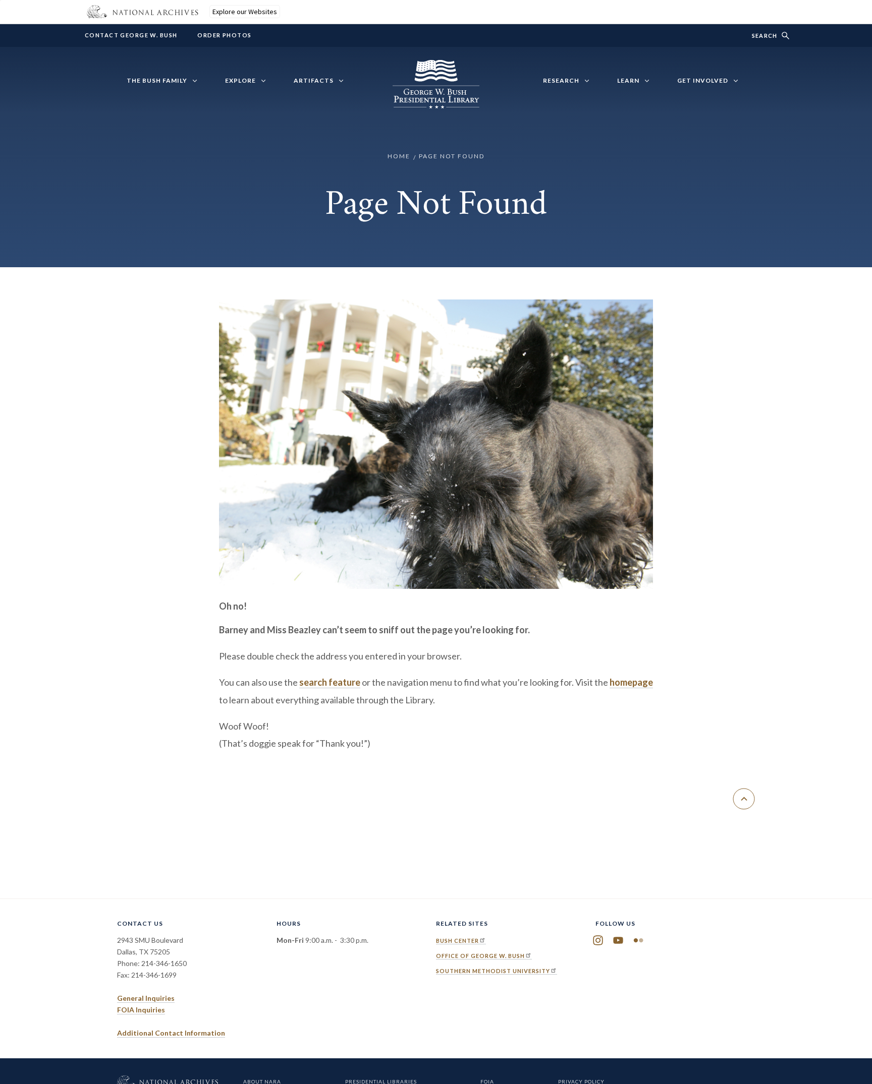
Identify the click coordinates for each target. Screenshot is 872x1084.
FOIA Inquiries (141, 1009)
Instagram (598, 940)
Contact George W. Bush (131, 35)
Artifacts (314, 80)
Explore (240, 80)
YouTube (618, 940)
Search (764, 35)
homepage (631, 682)
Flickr (638, 940)
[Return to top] (744, 799)
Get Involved (702, 80)
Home (399, 156)
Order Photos (224, 35)
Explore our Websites (244, 11)
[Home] (436, 102)
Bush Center (457, 940)
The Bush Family (157, 80)
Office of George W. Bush (480, 955)
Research (561, 80)
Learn (628, 80)
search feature (329, 682)
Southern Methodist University (493, 971)
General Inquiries (146, 998)
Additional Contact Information (171, 1033)
